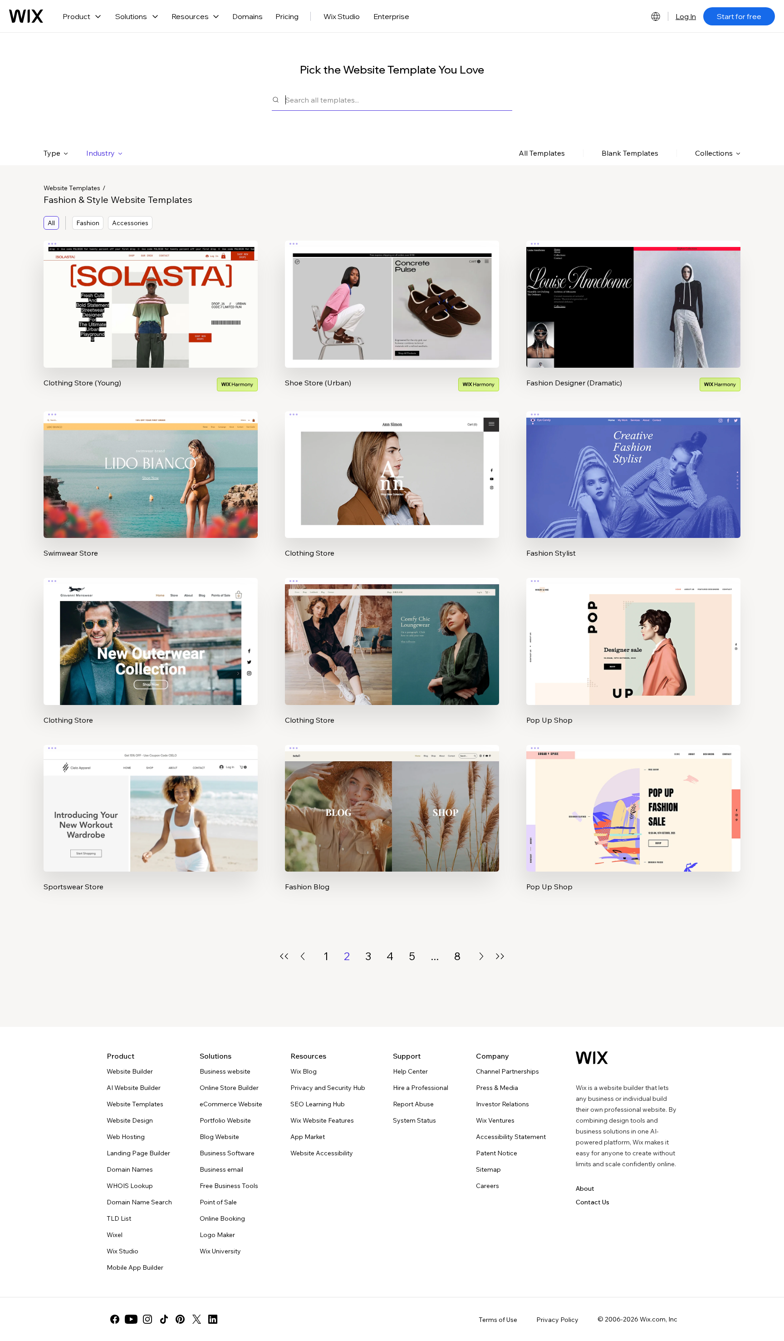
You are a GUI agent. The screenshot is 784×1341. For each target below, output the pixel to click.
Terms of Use (498, 1320)
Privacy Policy (557, 1320)
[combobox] (398, 99)
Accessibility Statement (511, 1137)
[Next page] (481, 956)
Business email (221, 1169)
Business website (225, 1071)
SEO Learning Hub (317, 1104)
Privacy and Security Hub (327, 1088)
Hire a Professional (420, 1088)
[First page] (284, 956)
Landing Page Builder (138, 1153)
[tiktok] (164, 1319)
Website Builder (130, 1071)
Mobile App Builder (135, 1267)
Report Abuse (413, 1104)
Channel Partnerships (507, 1071)
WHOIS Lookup (130, 1186)
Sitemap (488, 1169)
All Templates (542, 153)
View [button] (150, 321)
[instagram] (147, 1319)
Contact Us (592, 1202)
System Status (414, 1120)
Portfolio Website (225, 1120)
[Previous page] (302, 956)
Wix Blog (303, 1071)
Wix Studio (341, 16)
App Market (307, 1137)
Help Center (410, 1071)
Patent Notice (496, 1153)
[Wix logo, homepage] (26, 16)
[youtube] (131, 1319)
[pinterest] (180, 1319)
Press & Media (497, 1088)
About (585, 1188)
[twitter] (196, 1319)
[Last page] (500, 956)
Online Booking (222, 1218)
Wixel (114, 1235)
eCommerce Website (231, 1104)
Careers (487, 1186)
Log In (686, 16)
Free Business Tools (229, 1186)
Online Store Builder (229, 1088)
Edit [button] (150, 296)
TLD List (119, 1218)
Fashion (87, 223)
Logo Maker (217, 1235)
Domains (247, 16)
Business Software (227, 1153)
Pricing (287, 16)
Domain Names (130, 1169)
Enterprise (391, 16)
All (51, 223)
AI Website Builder (134, 1088)
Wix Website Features (322, 1120)
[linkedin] (213, 1319)
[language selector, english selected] (656, 16)
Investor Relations (502, 1104)
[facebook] (115, 1319)
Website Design (130, 1120)
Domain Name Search (139, 1202)
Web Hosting (126, 1137)
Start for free (739, 16)
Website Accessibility (321, 1153)
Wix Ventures (495, 1120)
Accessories (130, 223)
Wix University (220, 1251)
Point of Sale (218, 1202)
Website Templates (72, 188)
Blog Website (219, 1137)
